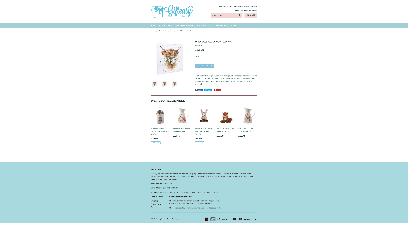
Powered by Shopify (173, 219)
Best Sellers (221, 25)
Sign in (237, 10)
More (232, 25)
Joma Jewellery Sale (184, 25)
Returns (154, 207)
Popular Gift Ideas (204, 25)
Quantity (197, 56)
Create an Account (250, 10)
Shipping (154, 201)
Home (153, 25)
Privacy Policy (156, 204)
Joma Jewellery (165, 25)
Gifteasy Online (160, 219)
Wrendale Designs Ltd (165, 31)
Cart (252, 15)
